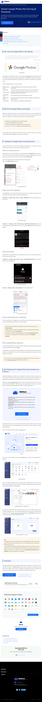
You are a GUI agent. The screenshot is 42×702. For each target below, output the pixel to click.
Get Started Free (7, 22)
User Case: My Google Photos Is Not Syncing (12, 36)
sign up (22, 429)
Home (3, 4)
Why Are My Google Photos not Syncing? (11, 38)
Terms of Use (39, 699)
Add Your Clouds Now (32, 614)
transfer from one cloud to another (17, 513)
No (37, 584)
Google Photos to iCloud (11, 359)
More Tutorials (6, 642)
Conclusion (6, 43)
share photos (28, 76)
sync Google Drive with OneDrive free (31, 549)
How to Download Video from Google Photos (11, 641)
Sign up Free (21, 629)
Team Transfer (11, 407)
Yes (31, 584)
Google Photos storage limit (12, 126)
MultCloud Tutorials (7, 4)
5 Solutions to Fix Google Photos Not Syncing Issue (14, 39)
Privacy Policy (33, 699)
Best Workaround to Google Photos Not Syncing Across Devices (16, 41)
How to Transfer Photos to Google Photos (10, 638)
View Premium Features (23, 417)
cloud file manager (14, 382)
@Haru (35, 22)
